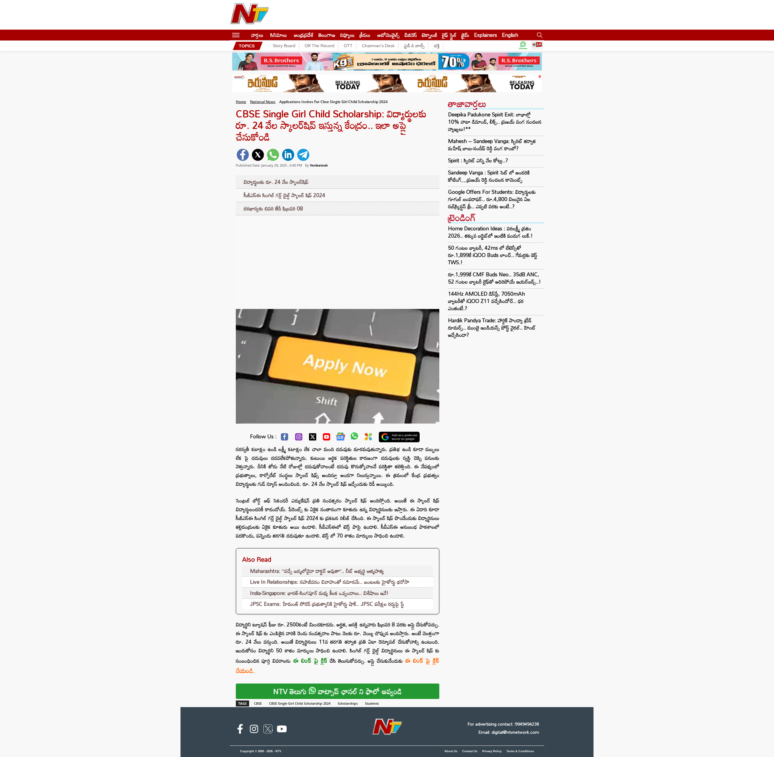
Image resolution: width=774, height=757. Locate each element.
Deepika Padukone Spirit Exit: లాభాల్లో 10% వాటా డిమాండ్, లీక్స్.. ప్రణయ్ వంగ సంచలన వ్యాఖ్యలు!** (494, 122)
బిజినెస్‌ (411, 35)
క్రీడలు (364, 35)
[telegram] (303, 155)
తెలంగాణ (326, 35)
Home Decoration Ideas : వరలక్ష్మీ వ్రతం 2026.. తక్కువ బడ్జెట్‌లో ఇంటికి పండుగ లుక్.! (490, 232)
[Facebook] (284, 438)
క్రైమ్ (465, 35)
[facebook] (243, 155)
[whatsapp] (273, 155)
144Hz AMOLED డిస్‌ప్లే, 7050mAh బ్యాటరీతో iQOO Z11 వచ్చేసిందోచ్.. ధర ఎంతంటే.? (486, 301)
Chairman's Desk (378, 45)
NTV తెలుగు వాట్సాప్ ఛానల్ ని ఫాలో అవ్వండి (337, 691)
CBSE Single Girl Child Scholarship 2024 (299, 703)
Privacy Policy (492, 751)
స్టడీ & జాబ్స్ (414, 45)
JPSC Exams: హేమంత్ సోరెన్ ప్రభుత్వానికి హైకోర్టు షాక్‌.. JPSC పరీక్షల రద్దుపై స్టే (327, 604)
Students (372, 703)
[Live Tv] (537, 46)
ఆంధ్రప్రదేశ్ (304, 35)
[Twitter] (312, 438)
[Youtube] (326, 438)
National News (262, 101)
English (510, 35)
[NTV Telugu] (249, 15)
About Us (450, 751)
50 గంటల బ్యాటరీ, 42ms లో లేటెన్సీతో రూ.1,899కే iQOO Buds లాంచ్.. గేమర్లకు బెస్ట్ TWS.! (492, 255)
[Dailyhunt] (368, 438)
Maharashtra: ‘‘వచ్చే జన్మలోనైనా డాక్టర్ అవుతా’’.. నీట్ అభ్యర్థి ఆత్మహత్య (317, 571)
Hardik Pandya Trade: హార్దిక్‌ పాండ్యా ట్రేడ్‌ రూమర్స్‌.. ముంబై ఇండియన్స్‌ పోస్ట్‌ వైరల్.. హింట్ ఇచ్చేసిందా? (492, 327)
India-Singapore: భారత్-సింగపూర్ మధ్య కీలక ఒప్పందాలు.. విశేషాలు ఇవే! (319, 593)
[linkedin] (288, 155)
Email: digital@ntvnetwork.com (508, 732)
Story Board (284, 45)
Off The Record (319, 45)
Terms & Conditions (520, 751)
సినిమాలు (278, 35)
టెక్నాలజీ (429, 35)
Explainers (485, 35)
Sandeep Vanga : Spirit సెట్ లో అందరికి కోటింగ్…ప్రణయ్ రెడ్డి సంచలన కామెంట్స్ (489, 176)
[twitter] (258, 155)
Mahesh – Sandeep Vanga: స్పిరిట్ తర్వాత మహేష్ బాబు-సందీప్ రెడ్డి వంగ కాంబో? (492, 145)
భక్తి (436, 45)
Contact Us (469, 751)
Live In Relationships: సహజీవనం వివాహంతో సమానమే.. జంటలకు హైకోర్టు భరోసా (329, 582)
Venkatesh (319, 165)
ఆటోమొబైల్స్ (388, 35)
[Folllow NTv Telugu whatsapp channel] (523, 46)
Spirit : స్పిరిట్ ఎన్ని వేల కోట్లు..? (478, 160)
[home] (245, 35)
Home (241, 101)
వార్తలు (257, 35)
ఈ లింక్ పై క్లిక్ (310, 660)
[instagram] (254, 730)
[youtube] (282, 730)
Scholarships (348, 703)
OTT (348, 45)
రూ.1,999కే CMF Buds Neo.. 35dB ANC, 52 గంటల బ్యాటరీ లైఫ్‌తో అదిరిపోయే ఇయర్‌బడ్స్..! (494, 278)
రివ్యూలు (347, 35)
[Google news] (340, 438)
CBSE (258, 703)
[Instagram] (298, 438)
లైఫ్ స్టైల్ (449, 35)
